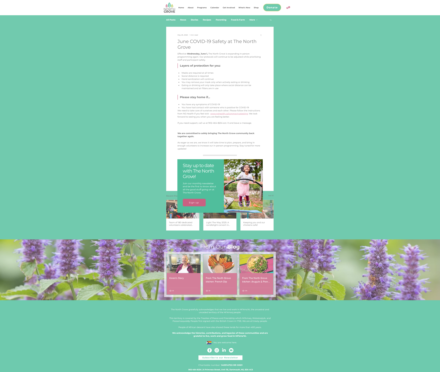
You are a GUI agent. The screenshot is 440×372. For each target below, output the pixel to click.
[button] (258, 164)
